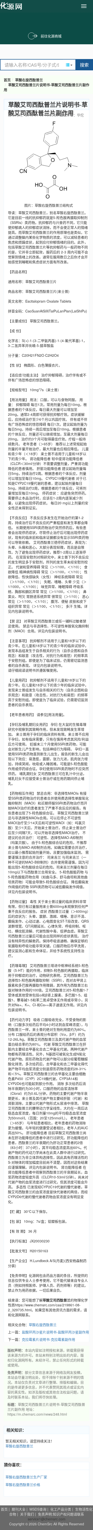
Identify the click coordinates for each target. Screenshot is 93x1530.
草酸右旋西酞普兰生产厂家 (26, 1476)
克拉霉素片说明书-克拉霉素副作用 (48, 1339)
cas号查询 (12, 6)
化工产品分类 (60, 1509)
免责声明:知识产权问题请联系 (61, 1514)
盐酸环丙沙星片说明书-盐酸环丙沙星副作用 (55, 1331)
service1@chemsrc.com (46, 1518)
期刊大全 (19, 1509)
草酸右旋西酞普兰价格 (22, 1484)
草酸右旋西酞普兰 (29, 79)
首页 (7, 79)
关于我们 (27, 1514)
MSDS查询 (38, 1509)
